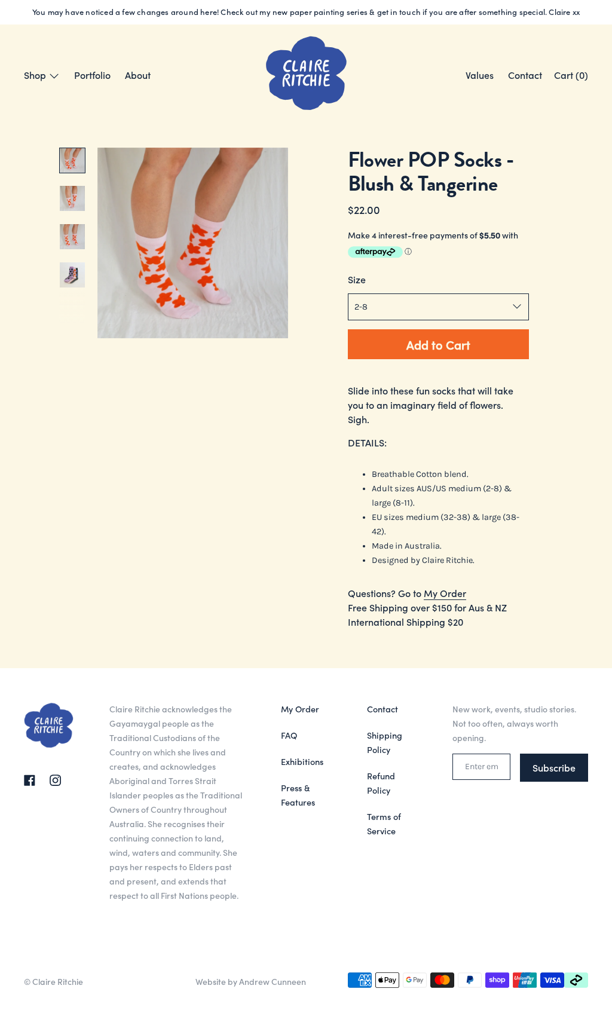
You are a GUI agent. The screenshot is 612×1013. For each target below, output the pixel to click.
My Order (445, 592)
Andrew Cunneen (272, 981)
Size (357, 279)
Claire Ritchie (57, 981)
